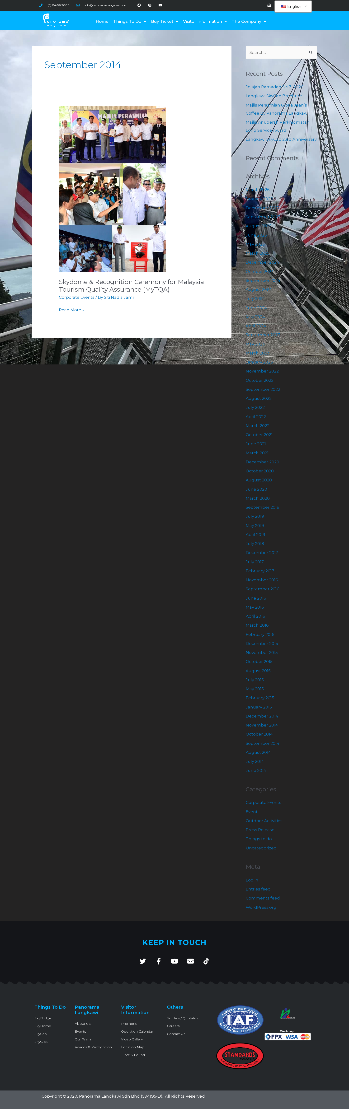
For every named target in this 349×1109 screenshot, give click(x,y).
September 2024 (263, 280)
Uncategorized (261, 848)
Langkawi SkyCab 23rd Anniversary (281, 139)
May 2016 (255, 607)
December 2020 (262, 462)
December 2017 (262, 552)
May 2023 (255, 344)
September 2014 (262, 743)
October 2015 (259, 661)
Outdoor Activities (264, 820)
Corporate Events (76, 297)
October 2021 (259, 434)
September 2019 (262, 507)
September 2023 (263, 334)
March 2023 (257, 353)
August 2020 (259, 480)
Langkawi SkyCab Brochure (274, 95)
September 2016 (262, 589)
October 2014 (259, 734)
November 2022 (262, 371)
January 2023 (259, 362)
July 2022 (255, 407)
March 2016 (257, 625)
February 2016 (260, 634)
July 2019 (255, 516)
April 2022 (256, 416)
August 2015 (258, 670)
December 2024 (262, 262)
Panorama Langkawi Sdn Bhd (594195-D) (120, 1096)
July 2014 (255, 761)
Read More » (71, 309)
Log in (252, 880)
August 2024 (259, 289)
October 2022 (260, 380)
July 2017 (255, 561)
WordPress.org (261, 907)
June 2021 (256, 443)
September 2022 (263, 389)
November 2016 (262, 580)
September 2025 (263, 216)
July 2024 (255, 298)
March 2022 (257, 425)
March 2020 (258, 498)
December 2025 (262, 207)
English (293, 6)
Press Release (260, 829)
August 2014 (258, 752)
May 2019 (255, 525)
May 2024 (255, 316)
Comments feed (263, 898)
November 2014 (262, 725)
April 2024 (256, 325)
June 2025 (256, 235)
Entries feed (258, 889)
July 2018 (255, 543)
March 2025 (257, 253)
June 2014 (256, 770)
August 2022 (259, 398)
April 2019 (255, 534)
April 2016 (255, 616)
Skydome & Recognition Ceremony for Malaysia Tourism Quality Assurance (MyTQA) (131, 285)
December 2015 (262, 643)
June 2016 (256, 598)
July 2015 (255, 679)
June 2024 (256, 307)
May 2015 (255, 688)
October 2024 (260, 271)
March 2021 (257, 453)
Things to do (259, 838)
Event (252, 811)
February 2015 (260, 697)
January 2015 (259, 707)
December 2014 (262, 716)
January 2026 (259, 198)
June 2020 (256, 489)
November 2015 (262, 652)
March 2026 (258, 189)
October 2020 (260, 471)
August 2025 (259, 226)
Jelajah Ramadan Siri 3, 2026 (274, 86)
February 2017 (260, 570)
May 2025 (255, 244)
